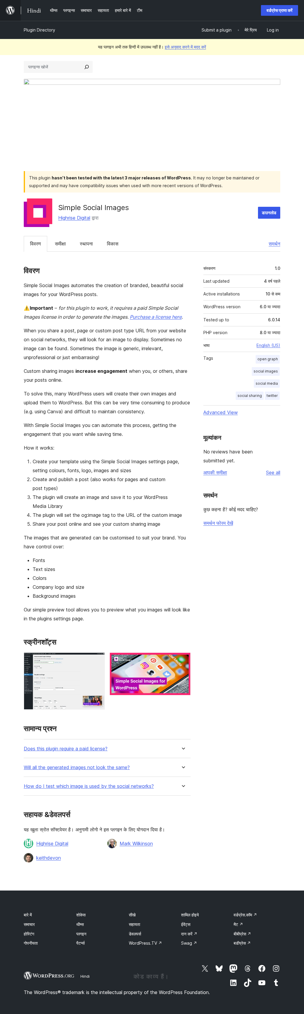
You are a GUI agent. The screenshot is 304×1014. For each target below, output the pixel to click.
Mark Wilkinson (136, 843)
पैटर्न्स (80, 943)
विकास (112, 244)
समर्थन (274, 244)
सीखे (132, 914)
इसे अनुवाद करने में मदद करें (185, 46)
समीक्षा (60, 244)
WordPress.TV (145, 943)
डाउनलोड (269, 212)
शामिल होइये (190, 914)
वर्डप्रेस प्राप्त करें (279, 10)
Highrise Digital (74, 218)
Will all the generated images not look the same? (77, 767)
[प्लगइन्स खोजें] (87, 67)
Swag (189, 943)
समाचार (29, 924)
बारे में (28, 914)
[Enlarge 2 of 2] (183, 661)
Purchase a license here (156, 317)
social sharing (250, 395)
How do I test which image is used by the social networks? (89, 786)
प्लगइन (81, 933)
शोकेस (81, 914)
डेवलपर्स (135, 933)
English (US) (268, 345)
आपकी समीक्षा (215, 472)
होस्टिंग (29, 933)
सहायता (134, 924)
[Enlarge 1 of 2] (97, 661)
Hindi (85, 976)
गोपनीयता (31, 943)
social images (266, 371)
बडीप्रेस (242, 943)
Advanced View (220, 412)
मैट (238, 924)
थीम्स (80, 924)
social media (267, 383)
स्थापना (86, 244)
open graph (267, 359)
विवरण (35, 244)
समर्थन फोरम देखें (218, 523)
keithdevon (48, 858)
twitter (272, 395)
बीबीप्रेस (242, 933)
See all (273, 472)
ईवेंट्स (185, 924)
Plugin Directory (39, 29)
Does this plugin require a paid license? (65, 749)
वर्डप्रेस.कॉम (245, 914)
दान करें (189, 933)
